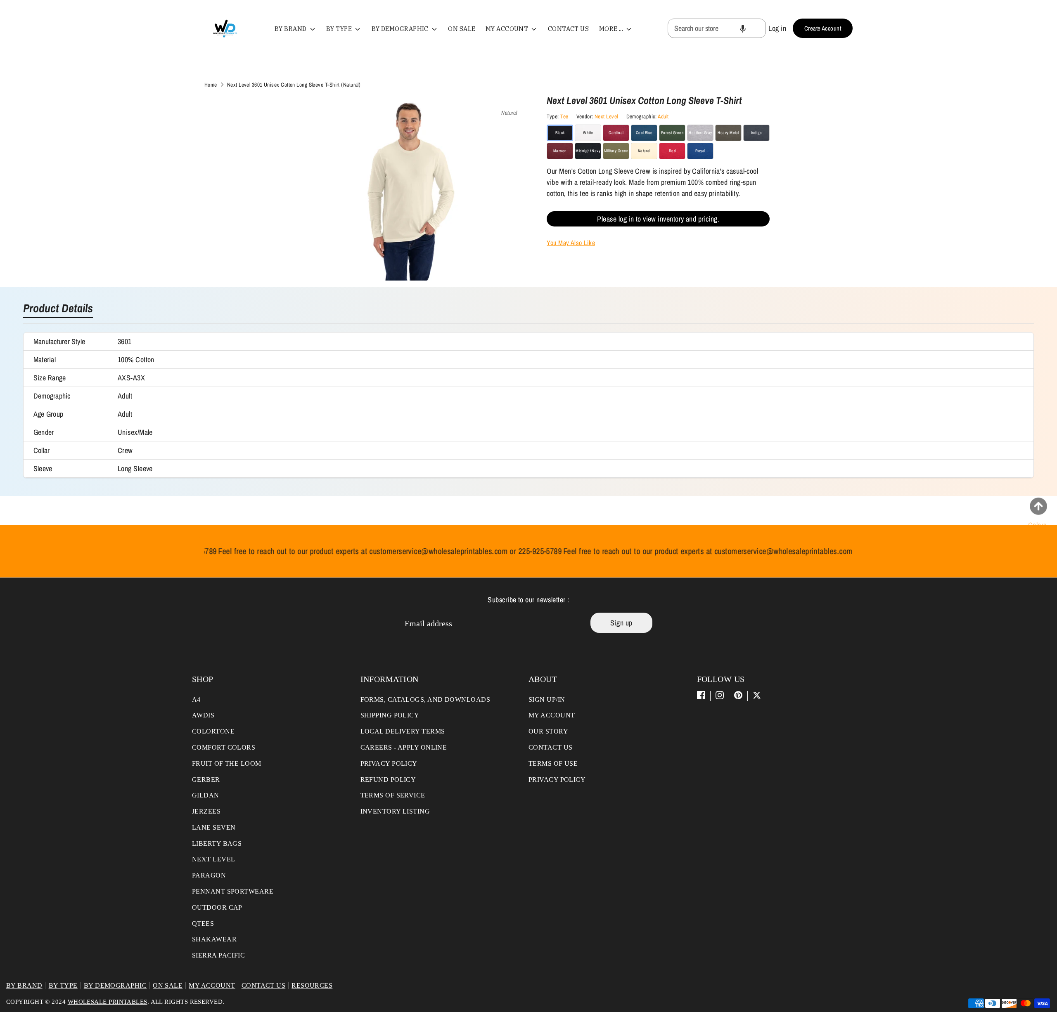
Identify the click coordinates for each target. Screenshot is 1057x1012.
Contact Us (568, 29)
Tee (564, 116)
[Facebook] (701, 695)
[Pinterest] (738, 695)
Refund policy (388, 779)
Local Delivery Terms (402, 731)
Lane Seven (214, 827)
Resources (312, 985)
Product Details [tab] (58, 309)
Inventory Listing (395, 811)
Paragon (209, 875)
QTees (203, 923)
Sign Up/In (546, 699)
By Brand (291, 29)
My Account (508, 29)
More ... (612, 29)
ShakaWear (214, 939)
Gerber (206, 779)
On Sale (461, 29)
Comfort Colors (223, 747)
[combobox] (716, 28)
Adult (663, 116)
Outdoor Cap (217, 907)
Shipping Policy (389, 715)
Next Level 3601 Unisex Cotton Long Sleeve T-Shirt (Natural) (294, 84)
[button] (742, 28)
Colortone (213, 731)
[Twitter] (757, 695)
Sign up (621, 623)
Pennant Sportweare (232, 891)
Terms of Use (553, 763)
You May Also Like (571, 242)
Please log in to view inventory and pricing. (658, 219)
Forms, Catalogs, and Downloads (425, 699)
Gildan (205, 795)
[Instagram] (720, 695)
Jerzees (206, 811)
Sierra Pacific (218, 955)
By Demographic (401, 29)
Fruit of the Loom (226, 763)
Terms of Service (392, 795)
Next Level (606, 116)
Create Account (822, 28)
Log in (777, 28)
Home (210, 84)
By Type (339, 29)
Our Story (548, 731)
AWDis (203, 715)
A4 (196, 699)
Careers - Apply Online (403, 747)
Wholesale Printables (107, 1001)
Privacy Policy (388, 763)
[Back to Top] (1038, 506)
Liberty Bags (217, 843)
